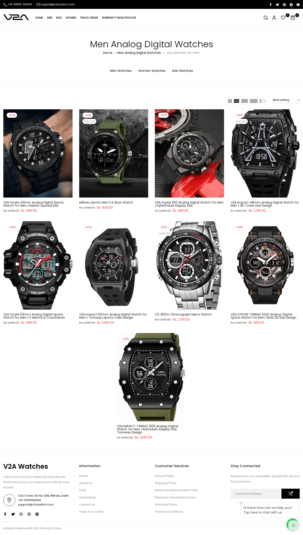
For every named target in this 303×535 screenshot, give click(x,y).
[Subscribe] (290, 494)
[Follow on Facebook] (5, 514)
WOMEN (71, 18)
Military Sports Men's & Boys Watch (106, 202)
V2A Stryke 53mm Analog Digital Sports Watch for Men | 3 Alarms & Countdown (34, 316)
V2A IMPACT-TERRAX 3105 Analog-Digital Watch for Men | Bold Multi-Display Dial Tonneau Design (147, 429)
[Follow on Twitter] (13, 514)
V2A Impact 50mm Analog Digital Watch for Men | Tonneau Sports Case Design (113, 316)
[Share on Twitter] (277, 4)
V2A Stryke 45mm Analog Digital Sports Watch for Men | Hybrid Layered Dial (33, 204)
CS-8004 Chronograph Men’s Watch (183, 314)
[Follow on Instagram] (21, 514)
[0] (283, 17)
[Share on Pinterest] (284, 4)
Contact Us (87, 504)
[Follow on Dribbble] (29, 514)
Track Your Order (91, 512)
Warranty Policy (166, 504)
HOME (39, 18)
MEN (49, 18)
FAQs (83, 490)
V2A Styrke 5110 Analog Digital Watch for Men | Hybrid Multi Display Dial (189, 204)
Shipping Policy (166, 483)
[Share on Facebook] (270, 4)
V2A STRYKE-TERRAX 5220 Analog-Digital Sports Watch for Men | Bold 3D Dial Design (263, 316)
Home (107, 53)
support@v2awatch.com (58, 4)
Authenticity (87, 497)
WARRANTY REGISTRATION (119, 18)
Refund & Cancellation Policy (175, 497)
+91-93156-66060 (19, 4)
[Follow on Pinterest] (37, 514)
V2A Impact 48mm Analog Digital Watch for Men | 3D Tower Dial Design (265, 204)
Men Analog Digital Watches (139, 53)
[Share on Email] (298, 4)
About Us (85, 483)
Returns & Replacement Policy (176, 490)
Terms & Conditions (169, 512)
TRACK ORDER (89, 18)
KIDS (59, 18)
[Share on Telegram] (291, 4)
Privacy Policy (164, 476)
